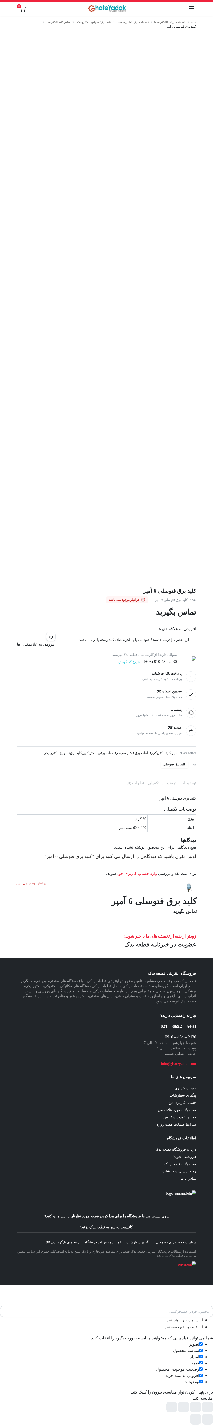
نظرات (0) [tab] (135, 783)
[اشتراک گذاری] (183, 1407)
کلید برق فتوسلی (174, 764)
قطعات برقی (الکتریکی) (170, 22)
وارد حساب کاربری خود (137, 873)
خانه (193, 22)
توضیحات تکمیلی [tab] (162, 783)
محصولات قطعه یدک (180, 1164)
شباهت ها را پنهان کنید (183, 1320)
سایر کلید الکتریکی (58, 22)
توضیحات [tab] (188, 783)
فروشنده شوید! (184, 1157)
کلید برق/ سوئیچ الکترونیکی (93, 22)
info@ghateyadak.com (178, 1064)
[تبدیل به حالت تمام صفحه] (195, 1407)
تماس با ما (188, 1178)
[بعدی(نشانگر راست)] (195, 1419)
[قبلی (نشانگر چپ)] (207, 1419)
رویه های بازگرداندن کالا (62, 1242)
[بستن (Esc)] (171, 1407)
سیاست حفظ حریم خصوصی (176, 1242)
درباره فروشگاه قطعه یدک (175, 1149)
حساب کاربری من (182, 1103)
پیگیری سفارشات (183, 1095)
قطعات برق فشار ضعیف (133, 22)
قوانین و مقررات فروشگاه (102, 1242)
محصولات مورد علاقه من (177, 1110)
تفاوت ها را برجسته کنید (182, 1327)
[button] (51, 636)
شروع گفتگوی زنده (128, 662)
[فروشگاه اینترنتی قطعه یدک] (107, 8)
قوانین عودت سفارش (179, 1117)
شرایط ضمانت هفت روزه (176, 1124)
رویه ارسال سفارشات (179, 1171)
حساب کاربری (185, 1088)
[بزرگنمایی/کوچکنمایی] (207, 1407)
